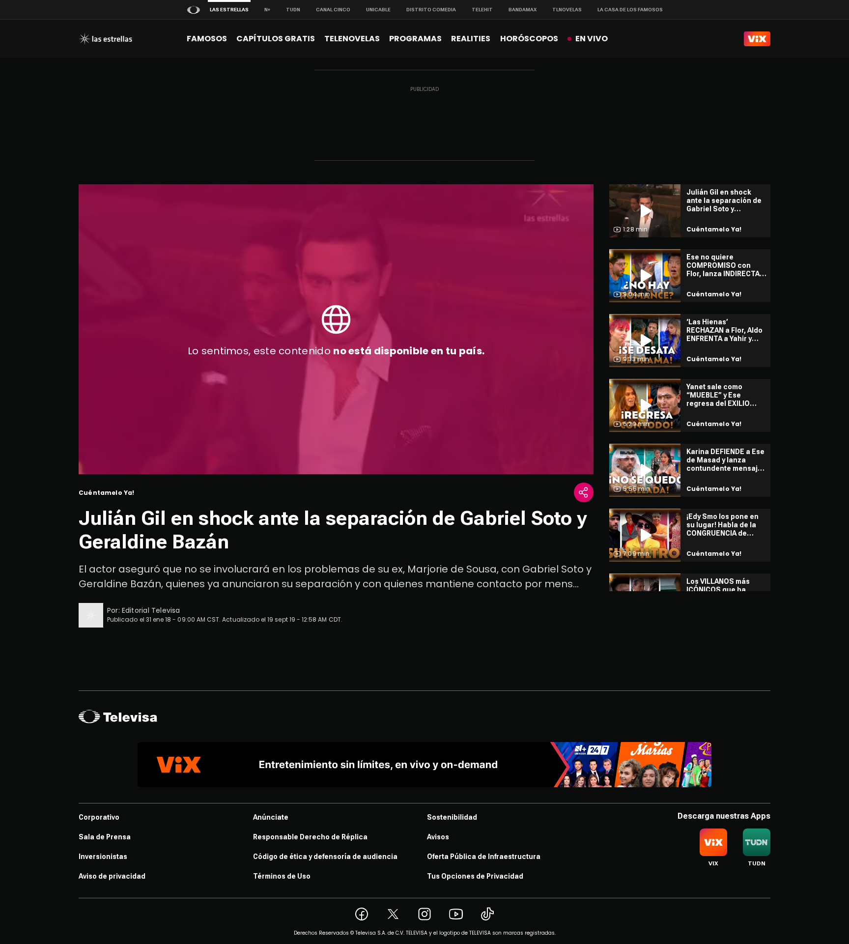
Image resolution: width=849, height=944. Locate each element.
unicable (378, 9)
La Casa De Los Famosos (630, 9)
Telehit (482, 9)
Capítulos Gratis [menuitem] (275, 38)
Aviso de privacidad (112, 876)
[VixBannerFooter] (424, 764)
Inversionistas (103, 856)
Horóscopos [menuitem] (529, 38)
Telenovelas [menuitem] (352, 38)
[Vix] (757, 38)
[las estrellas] (105, 39)
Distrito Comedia (431, 9)
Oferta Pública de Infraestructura (483, 856)
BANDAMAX (523, 9)
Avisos (438, 837)
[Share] (584, 492)
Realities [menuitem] (470, 38)
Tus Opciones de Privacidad (475, 876)
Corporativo (99, 817)
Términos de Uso (282, 876)
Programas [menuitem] (415, 38)
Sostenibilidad (452, 817)
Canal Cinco (333, 9)
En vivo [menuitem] (591, 38)
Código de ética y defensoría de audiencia (325, 856)
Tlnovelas (567, 9)
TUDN (293, 9)
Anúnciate (270, 817)
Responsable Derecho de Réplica (310, 837)
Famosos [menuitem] (207, 38)
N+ (267, 9)
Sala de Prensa (105, 837)
